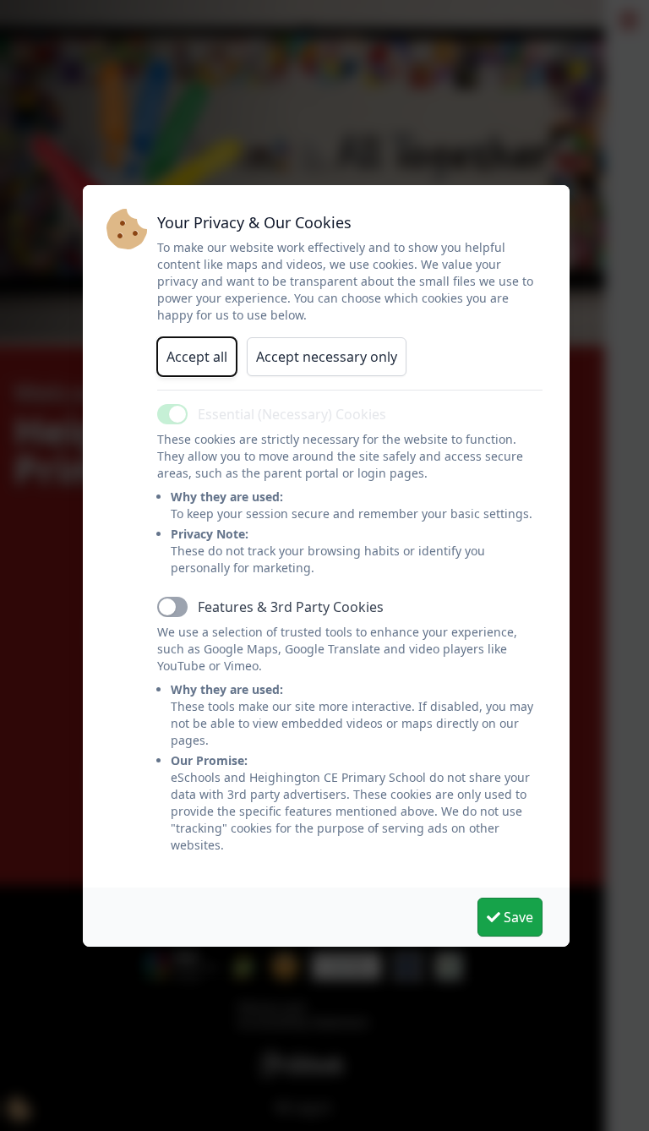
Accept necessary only (326, 356)
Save (516, 917)
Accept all (196, 356)
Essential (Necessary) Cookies (292, 414)
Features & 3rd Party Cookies (291, 607)
